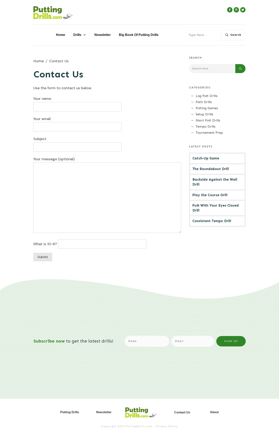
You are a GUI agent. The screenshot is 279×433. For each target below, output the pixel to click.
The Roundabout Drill (210, 169)
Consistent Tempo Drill (211, 221)
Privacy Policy (167, 426)
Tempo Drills (205, 126)
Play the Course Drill (210, 195)
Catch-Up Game (205, 158)
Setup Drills (204, 114)
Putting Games (207, 108)
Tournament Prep (209, 133)
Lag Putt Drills (207, 96)
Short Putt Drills (208, 120)
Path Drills (204, 102)
